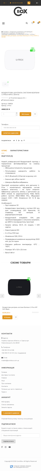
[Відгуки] (4, 98)
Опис (4, 151)
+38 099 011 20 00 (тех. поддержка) (13, 353)
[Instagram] (5, 447)
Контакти (4, 386)
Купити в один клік (10, 133)
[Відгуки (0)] (35, 312)
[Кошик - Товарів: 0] (38, 23)
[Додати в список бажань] (35, 114)
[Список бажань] (32, 23)
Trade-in (4, 392)
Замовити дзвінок (11, 413)
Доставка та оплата (8, 375)
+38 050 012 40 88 (7, 350)
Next (39, 296)
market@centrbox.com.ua (10, 360)
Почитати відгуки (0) (17, 98)
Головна (4, 372)
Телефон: (5, 124)
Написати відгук (8, 100)
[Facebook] (1, 447)
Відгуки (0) (7, 156)
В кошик (26, 114)
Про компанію (6, 383)
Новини (4, 378)
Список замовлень (7, 404)
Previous (2, 296)
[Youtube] (10, 447)
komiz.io (25, 467)
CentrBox (20, 461)
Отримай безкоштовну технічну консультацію (17, 419)
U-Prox (9, 105)
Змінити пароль (6, 407)
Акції (3, 381)
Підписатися (8, 441)
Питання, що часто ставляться (11, 389)
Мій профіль (5, 402)
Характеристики (19, 151)
